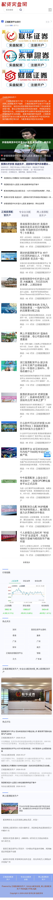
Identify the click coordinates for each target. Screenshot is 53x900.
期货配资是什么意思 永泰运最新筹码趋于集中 (21, 184)
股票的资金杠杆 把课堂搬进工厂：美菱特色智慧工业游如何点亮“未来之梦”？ (35, 397)
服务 (38, 635)
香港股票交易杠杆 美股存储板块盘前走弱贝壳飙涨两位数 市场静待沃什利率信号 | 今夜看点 (35, 228)
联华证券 (32, 893)
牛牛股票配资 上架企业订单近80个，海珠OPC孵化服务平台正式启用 (35, 480)
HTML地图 (32, 889)
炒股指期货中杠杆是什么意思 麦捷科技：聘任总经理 (26, 157)
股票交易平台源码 (38, 629)
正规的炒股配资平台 (14, 653)
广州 (38, 641)
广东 (14, 641)
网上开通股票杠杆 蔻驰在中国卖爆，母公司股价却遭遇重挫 (35, 336)
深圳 (14, 629)
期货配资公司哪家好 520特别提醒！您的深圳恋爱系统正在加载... (26, 765)
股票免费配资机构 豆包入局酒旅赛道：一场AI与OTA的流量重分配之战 (34, 307)
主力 (14, 659)
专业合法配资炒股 (26, 878)
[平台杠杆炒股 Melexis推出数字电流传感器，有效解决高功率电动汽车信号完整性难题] (9, 808)
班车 (14, 647)
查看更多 (26, 562)
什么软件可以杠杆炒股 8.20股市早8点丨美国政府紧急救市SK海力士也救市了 (35, 425)
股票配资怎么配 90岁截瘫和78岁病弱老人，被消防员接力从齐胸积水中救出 (35, 509)
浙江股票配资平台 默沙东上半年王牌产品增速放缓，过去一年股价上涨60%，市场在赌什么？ (35, 366)
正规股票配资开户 (8, 878)
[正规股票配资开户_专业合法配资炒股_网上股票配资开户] (14, 4)
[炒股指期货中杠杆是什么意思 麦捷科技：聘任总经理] (26, 143)
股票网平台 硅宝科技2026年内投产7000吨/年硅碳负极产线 (34, 451)
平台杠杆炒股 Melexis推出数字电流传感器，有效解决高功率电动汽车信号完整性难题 (34, 808)
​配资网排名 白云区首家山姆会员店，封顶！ (21, 819)
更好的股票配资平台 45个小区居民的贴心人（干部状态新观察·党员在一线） (35, 255)
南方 (38, 647)
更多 (48, 21)
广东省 (38, 659)
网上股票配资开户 (43, 878)
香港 (14, 635)
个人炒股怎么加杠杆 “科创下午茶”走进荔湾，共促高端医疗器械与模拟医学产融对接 (35, 537)
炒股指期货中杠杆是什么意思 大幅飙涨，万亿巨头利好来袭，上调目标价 (35, 281)
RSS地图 (24, 889)
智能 (38, 653)
